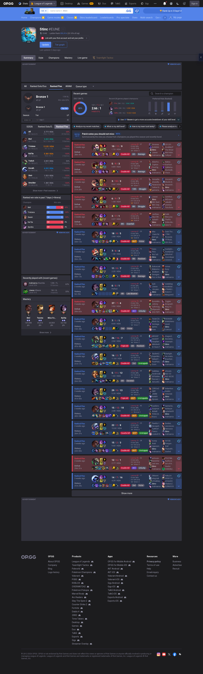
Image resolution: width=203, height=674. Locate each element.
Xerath (31, 168)
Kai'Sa (30, 154)
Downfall (130, 224)
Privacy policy (154, 561)
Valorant (76, 576)
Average (141, 154)
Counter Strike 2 (79, 604)
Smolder (32, 183)
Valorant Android (116, 576)
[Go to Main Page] (8, 3)
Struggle (142, 189)
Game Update (162, 17)
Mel (30, 139)
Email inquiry (153, 572)
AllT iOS (111, 572)
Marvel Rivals (78, 594)
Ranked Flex (62, 126)
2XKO (74, 615)
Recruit (176, 568)
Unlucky (142, 311)
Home (24, 17)
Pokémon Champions (82, 572)
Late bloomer (132, 294)
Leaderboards (107, 17)
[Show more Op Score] (178, 120)
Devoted (130, 381)
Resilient (141, 259)
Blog (50, 568)
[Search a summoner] (128, 11)
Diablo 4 (75, 611)
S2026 (30, 126)
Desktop (76, 622)
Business (177, 561)
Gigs (74, 640)
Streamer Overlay (80, 644)
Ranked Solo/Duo (46, 126)
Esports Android (115, 597)
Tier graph (60, 45)
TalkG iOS (112, 594)
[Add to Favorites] (63, 29)
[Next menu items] (165, 17)
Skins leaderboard (88, 17)
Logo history (53, 572)
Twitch (31, 161)
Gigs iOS (111, 586)
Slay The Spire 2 (79, 601)
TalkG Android (114, 590)
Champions (37, 17)
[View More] (155, 4)
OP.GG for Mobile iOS (117, 565)
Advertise (177, 565)
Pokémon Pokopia (80, 590)
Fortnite (75, 608)
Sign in (194, 3)
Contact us (152, 576)
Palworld (76, 568)
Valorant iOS (113, 579)
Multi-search (146, 17)
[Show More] (165, 4)
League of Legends (43, 3)
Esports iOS (113, 601)
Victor (141, 241)
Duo (74, 629)
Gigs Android (114, 583)
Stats (134, 17)
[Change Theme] (178, 4)
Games (75, 626)
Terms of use (153, 565)
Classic (71, 17)
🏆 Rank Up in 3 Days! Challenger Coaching (166, 11)
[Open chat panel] (201, 57)
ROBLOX (76, 583)
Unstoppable (144, 363)
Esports (75, 636)
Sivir (30, 175)
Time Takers (78, 619)
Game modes (55, 17)
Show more (126, 493)
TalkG (74, 633)
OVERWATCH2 (79, 586)
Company (52, 565)
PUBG (74, 579)
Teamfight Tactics (80, 565)
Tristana (31, 146)
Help (149, 568)
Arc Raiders (77, 597)
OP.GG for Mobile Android (119, 561)
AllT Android (113, 568)
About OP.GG (54, 561)
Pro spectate (123, 17)
